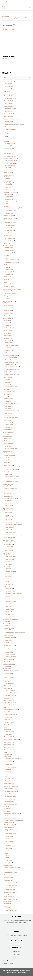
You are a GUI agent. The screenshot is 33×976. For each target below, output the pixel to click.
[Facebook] (11, 940)
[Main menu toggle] (29, 7)
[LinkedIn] (21, 940)
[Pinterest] (18, 940)
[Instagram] (15, 940)
